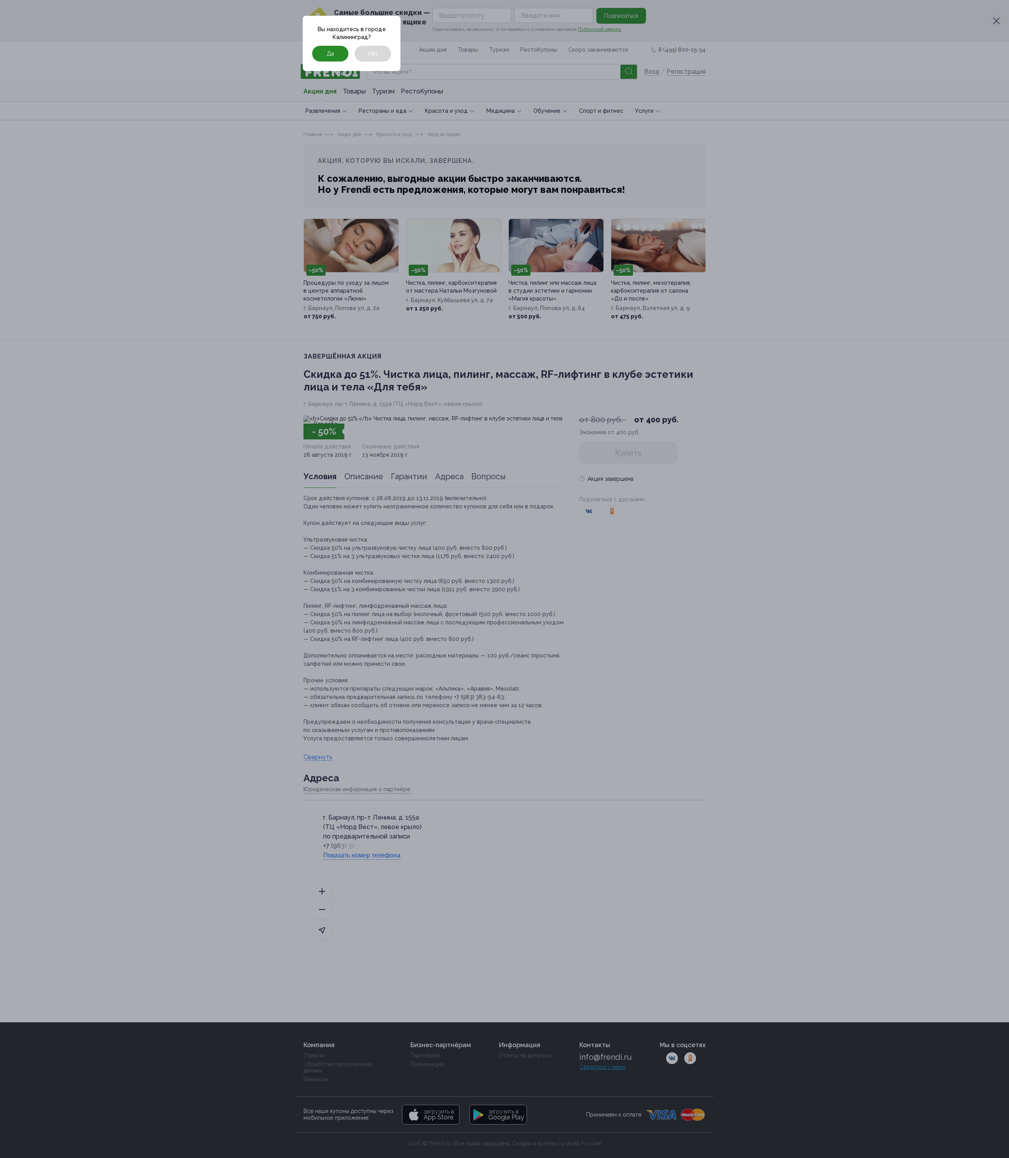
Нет (373, 53)
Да (330, 53)
